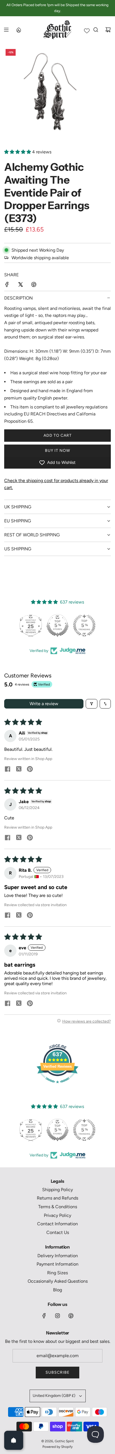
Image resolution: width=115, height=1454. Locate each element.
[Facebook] (44, 1316)
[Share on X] (20, 285)
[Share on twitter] (18, 769)
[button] (18, 152)
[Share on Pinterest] (34, 285)
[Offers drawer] (18, 30)
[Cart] (108, 30)
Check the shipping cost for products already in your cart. (56, 484)
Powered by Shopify (57, 1447)
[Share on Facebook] (7, 285)
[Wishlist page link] (87, 31)
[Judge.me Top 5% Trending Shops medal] (84, 625)
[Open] (13, 1440)
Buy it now (57, 450)
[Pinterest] (71, 1316)
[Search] (96, 30)
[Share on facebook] (7, 769)
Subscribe (57, 1372)
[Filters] (91, 704)
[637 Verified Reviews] (57, 1086)
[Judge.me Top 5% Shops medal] (57, 625)
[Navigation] (6, 30)
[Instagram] (57, 1316)
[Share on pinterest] (30, 769)
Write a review (44, 703)
